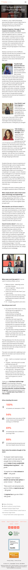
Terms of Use (18, 560)
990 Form (12, 566)
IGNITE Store (23, 521)
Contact (16, 523)
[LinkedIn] (9, 527)
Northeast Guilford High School (10, 508)
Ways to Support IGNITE (12, 521)
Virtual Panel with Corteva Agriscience (14, 514)
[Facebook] (12, 527)
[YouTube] (18, 527)
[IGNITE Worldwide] (7, 2)
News (5, 504)
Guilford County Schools (13, 506)
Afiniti (5, 506)
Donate (11, 523)
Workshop (10, 504)
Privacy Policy (10, 560)
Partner (3, 521)
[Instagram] (15, 527)
